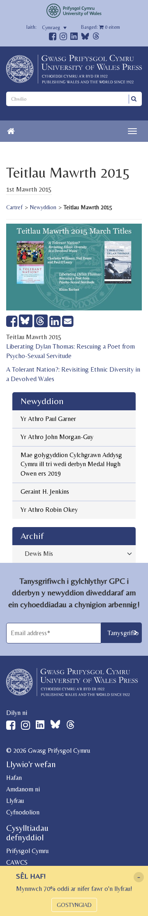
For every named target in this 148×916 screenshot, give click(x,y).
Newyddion (43, 207)
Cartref (14, 207)
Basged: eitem (100, 27)
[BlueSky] (85, 38)
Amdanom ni (23, 789)
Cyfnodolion (22, 812)
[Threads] (95, 37)
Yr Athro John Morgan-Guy (57, 437)
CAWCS (17, 862)
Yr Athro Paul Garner (48, 419)
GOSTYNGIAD (74, 905)
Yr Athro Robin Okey (49, 510)
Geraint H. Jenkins (45, 491)
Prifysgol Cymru (27, 851)
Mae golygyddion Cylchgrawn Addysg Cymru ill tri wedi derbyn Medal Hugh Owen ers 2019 (71, 464)
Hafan (14, 778)
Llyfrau (15, 801)
